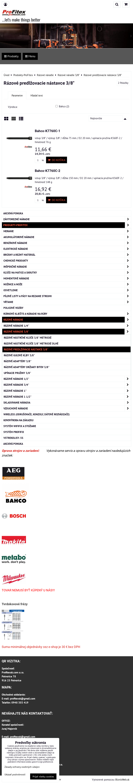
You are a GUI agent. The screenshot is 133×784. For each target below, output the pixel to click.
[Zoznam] (13, 119)
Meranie (8, 231)
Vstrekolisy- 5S (13, 438)
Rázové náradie (13, 319)
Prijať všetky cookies (43, 776)
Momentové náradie (16, 278)
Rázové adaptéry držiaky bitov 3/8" (26, 367)
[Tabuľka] (21, 119)
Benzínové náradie (15, 243)
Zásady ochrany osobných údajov (22, 766)
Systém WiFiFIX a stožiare (19, 426)
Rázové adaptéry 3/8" (17, 361)
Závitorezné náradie (16, 219)
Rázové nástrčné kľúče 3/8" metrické (27, 337)
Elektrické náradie (15, 248)
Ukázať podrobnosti (15, 774)
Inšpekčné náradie (15, 266)
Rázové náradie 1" (15, 390)
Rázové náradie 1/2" (16, 378)
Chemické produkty (15, 260)
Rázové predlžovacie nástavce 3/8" (26, 349)
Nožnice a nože (12, 284)
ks (42, 160)
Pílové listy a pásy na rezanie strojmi (27, 296)
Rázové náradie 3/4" (16, 384)
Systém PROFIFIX (13, 432)
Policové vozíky (13, 308)
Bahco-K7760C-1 (47, 131)
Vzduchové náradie (15, 408)
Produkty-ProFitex (15, 225)
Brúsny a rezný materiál (19, 254)
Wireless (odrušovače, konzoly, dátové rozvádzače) (36, 414)
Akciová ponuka (13, 213)
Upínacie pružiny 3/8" (17, 373)
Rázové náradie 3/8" (16, 331)
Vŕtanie (8, 302)
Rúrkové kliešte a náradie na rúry (25, 313)
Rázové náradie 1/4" (16, 325)
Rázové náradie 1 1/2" (17, 396)
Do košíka (57, 160)
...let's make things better (21, 19)
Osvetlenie (10, 290)
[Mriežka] (6, 119)
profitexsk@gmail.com (22, 698)
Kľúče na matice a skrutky (20, 272)
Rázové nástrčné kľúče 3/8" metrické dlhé (31, 343)
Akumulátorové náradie (18, 237)
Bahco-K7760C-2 (47, 171)
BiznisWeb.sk (122, 779)
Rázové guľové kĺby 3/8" (19, 355)
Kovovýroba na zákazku (18, 420)
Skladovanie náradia (16, 402)
